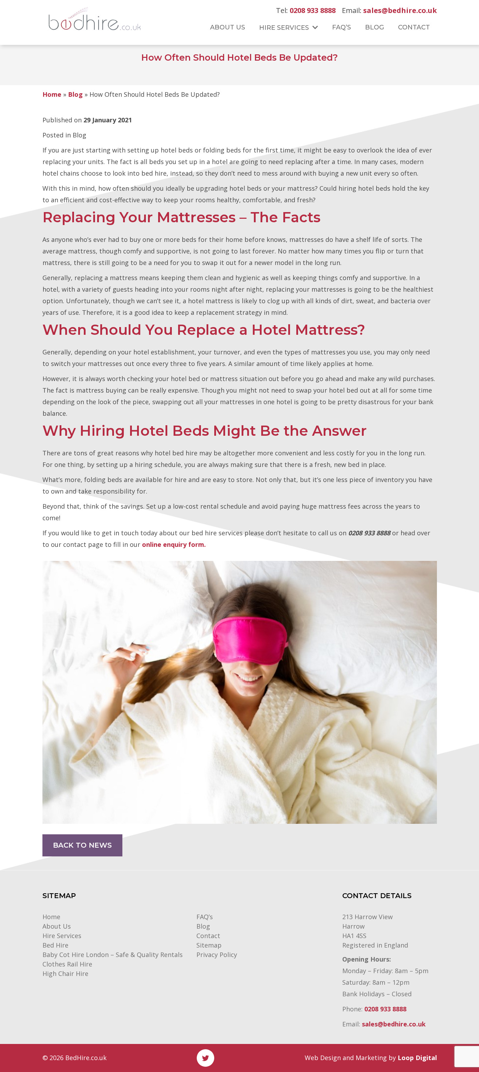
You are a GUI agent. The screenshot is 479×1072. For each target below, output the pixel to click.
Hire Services (61, 935)
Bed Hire (55, 945)
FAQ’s (204, 916)
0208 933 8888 (313, 10)
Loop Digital (417, 1057)
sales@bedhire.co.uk (400, 10)
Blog (75, 94)
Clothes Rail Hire (67, 964)
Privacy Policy (216, 954)
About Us (56, 926)
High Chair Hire (65, 973)
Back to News (82, 845)
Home (51, 94)
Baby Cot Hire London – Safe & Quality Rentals (112, 954)
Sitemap (209, 945)
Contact (208, 935)
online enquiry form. (174, 544)
